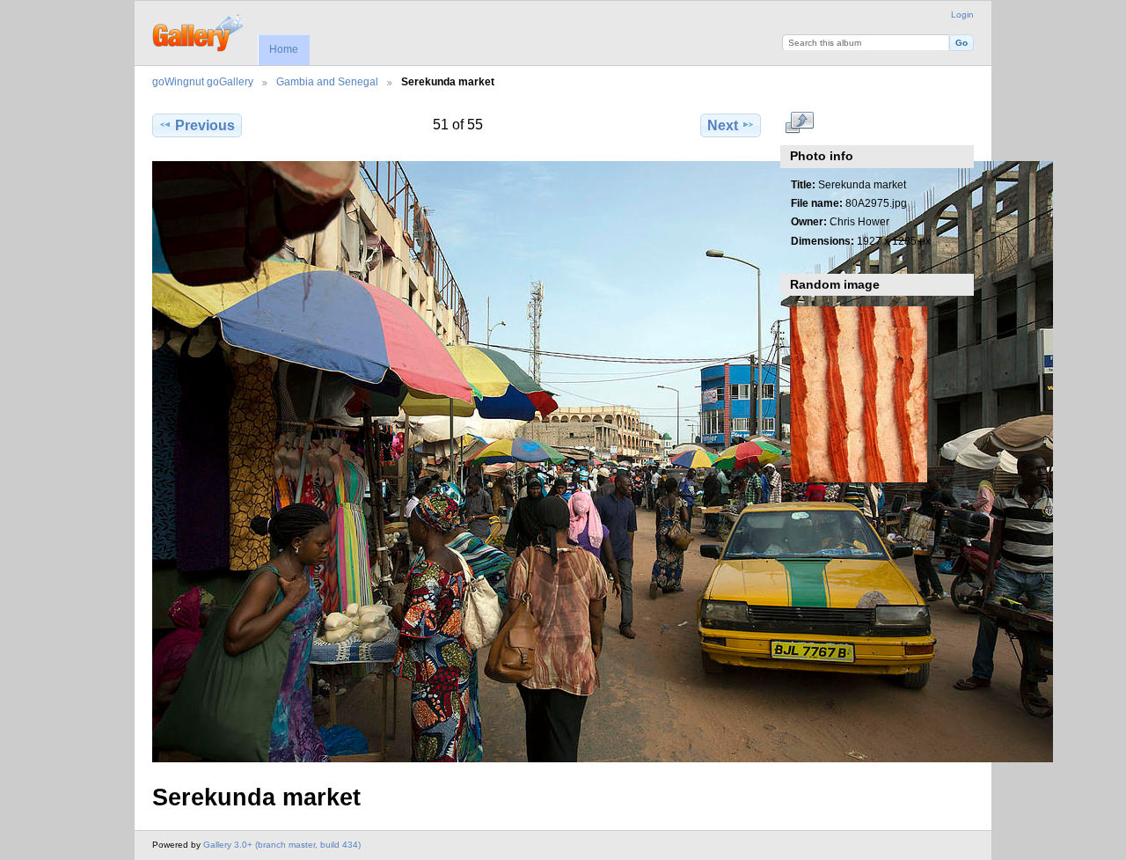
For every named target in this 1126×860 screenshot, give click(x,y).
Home (283, 49)
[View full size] (458, 461)
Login (962, 14)
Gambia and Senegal (327, 81)
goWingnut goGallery (202, 81)
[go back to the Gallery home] (199, 31)
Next (722, 125)
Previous (205, 125)
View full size (800, 123)
